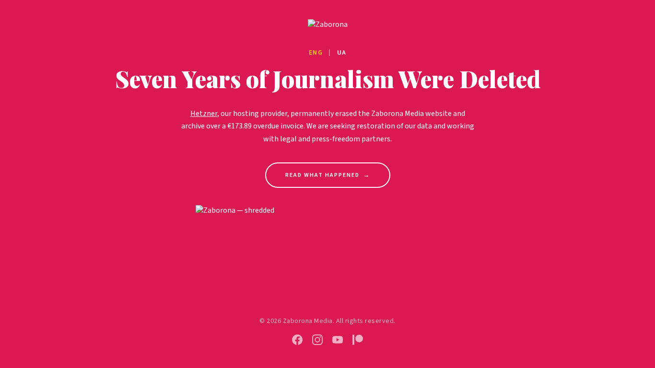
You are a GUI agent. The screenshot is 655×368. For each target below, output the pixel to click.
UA (342, 53)
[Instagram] (317, 339)
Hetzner (203, 113)
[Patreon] (357, 339)
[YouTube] (337, 339)
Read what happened (327, 175)
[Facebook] (297, 339)
